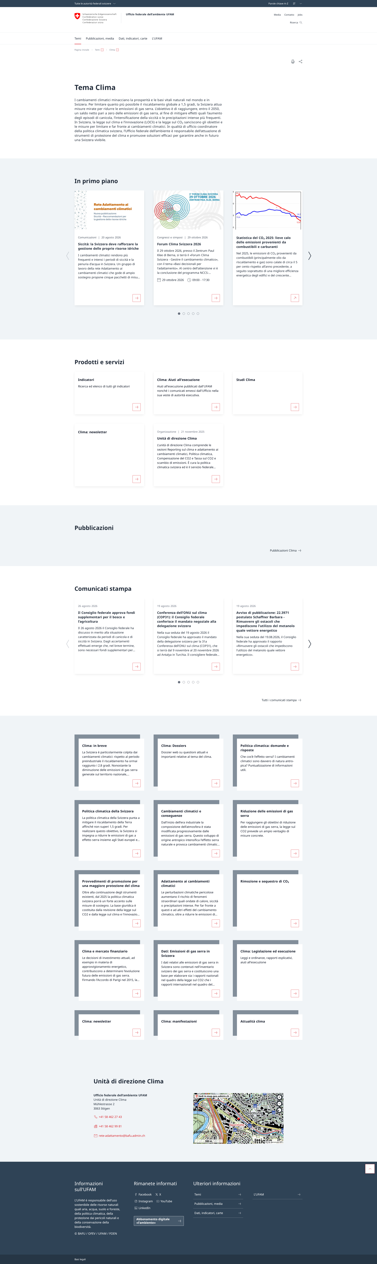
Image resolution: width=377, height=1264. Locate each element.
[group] (109, 247)
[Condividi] (300, 61)
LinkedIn (144, 1208)
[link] (109, 763)
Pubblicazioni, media (208, 1204)
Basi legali (80, 1259)
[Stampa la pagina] (293, 61)
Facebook (145, 1194)
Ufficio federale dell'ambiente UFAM (150, 14)
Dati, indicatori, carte (208, 1213)
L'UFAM (259, 1194)
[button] (77, 38)
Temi (197, 1194)
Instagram (146, 1201)
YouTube (166, 1201)
